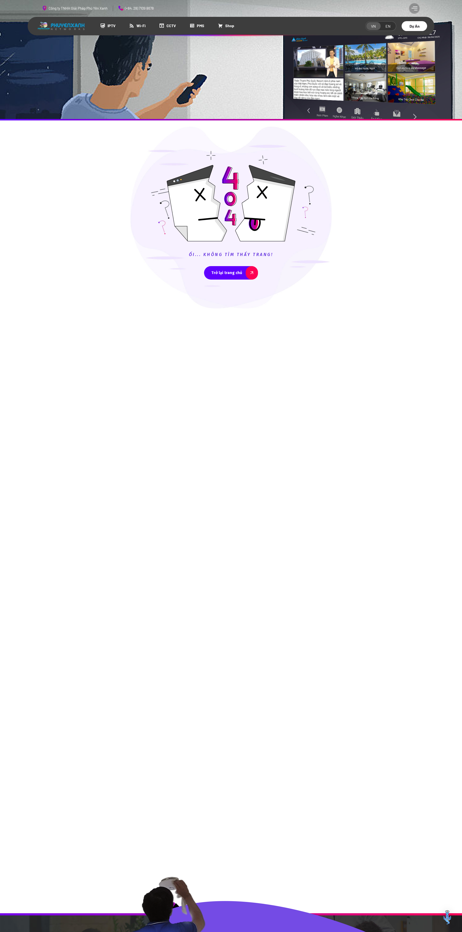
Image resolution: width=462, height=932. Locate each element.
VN (373, 26)
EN (388, 26)
